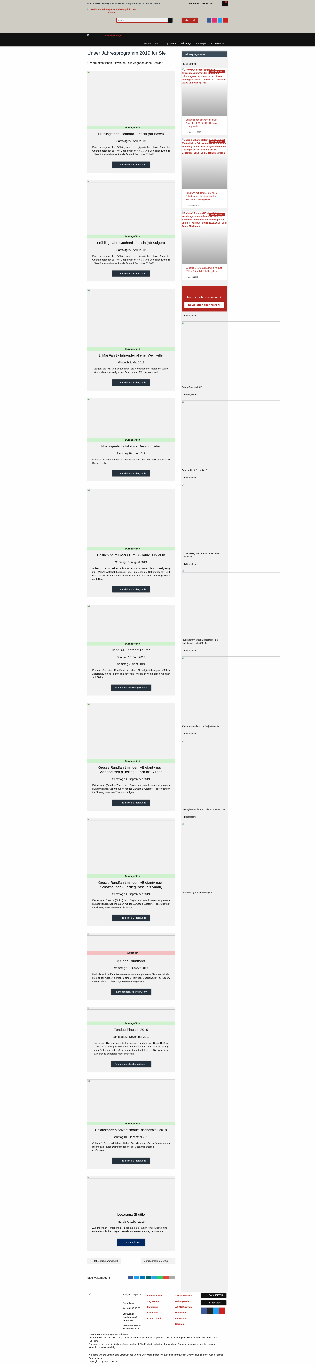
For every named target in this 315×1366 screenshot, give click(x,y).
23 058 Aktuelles (183, 1295)
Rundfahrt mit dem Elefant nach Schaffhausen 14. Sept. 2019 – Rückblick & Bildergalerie (201, 196)
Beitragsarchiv (183, 1301)
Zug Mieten (170, 43)
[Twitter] (220, 20)
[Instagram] (214, 20)
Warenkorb (194, 3)
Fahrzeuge (186, 43)
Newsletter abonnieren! (204, 304)
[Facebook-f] (209, 20)
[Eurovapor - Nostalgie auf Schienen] (120, 1315)
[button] (130, 1277)
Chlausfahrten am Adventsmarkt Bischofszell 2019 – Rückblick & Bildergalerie (201, 123)
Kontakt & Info (218, 43)
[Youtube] (225, 20)
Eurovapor (201, 43)
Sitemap (179, 1324)
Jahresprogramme (194, 54)
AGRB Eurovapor (184, 1307)
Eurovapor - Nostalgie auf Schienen (130, 1317)
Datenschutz (181, 1312)
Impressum (181, 1318)
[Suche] (170, 20)
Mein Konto (207, 3)
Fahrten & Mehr (152, 43)
